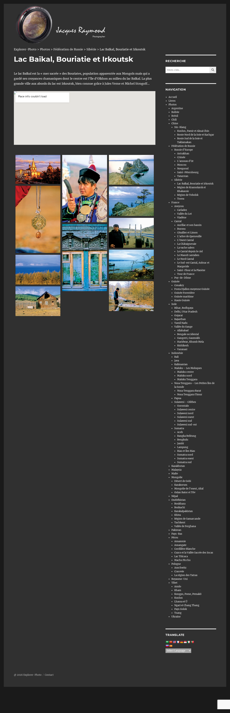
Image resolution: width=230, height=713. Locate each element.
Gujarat (178, 315)
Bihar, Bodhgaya (183, 307)
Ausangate (180, 545)
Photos (173, 104)
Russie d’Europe (183, 149)
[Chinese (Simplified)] (170, 642)
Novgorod (182, 168)
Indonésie (177, 353)
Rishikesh (183, 345)
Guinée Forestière (184, 292)
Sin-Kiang (180, 127)
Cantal (177, 221)
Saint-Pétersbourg (188, 172)
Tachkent (179, 522)
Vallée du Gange (183, 326)
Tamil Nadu (180, 322)
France (175, 202)
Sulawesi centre (186, 409)
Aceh (180, 432)
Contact (49, 674)
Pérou (174, 537)
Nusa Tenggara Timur (189, 394)
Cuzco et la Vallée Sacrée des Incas (193, 552)
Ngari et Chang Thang (186, 605)
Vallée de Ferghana (185, 526)
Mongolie (176, 477)
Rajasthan (180, 319)
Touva (180, 198)
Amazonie (180, 541)
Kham (177, 590)
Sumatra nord (185, 454)
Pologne (176, 563)
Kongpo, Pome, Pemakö (187, 594)
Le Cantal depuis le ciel (190, 251)
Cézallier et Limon (187, 232)
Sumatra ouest (185, 458)
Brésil (174, 115)
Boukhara (179, 503)
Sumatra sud (184, 462)
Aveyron (179, 206)
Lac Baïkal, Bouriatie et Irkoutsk (195, 183)
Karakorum (180, 484)
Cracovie (179, 571)
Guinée (175, 281)
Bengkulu (182, 439)
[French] (178, 642)
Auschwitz (180, 567)
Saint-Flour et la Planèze (191, 270)
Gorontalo (183, 405)
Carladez (182, 210)
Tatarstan (182, 176)
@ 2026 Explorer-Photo (28, 674)
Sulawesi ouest (185, 417)
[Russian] (167, 646)
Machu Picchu (182, 560)
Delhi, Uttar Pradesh (185, 311)
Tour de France (185, 274)
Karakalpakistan (183, 511)
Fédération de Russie (183, 146)
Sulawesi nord (185, 413)
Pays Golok (180, 609)
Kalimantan (181, 364)
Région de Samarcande (187, 518)
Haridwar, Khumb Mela (190, 341)
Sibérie (178, 179)
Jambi (180, 443)
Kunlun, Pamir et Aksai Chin (193, 130)
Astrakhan (183, 153)
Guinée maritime (184, 296)
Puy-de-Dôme (182, 277)
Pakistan (176, 530)
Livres (172, 100)
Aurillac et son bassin (189, 225)
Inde (174, 304)
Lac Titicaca (181, 556)
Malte (174, 473)
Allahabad (182, 330)
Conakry (179, 285)
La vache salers (185, 247)
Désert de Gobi (182, 481)
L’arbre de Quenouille (189, 236)
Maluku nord (184, 375)
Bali (176, 356)
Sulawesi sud (184, 420)
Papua (177, 398)
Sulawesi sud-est (187, 424)
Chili (174, 119)
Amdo (177, 586)
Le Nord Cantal (185, 258)
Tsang (177, 612)
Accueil (173, 97)
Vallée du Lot (184, 213)
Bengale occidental (188, 334)
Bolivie (175, 112)
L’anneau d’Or (185, 161)
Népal (174, 496)
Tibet (174, 582)
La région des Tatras (185, 575)
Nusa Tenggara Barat (189, 390)
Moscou (181, 164)
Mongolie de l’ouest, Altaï (188, 488)
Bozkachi (179, 507)
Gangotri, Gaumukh (188, 338)
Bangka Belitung (186, 435)
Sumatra (179, 428)
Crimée (181, 157)
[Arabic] (167, 642)
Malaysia (176, 469)
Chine (174, 123)
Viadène (181, 217)
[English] (174, 642)
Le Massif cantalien (188, 255)
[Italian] (188, 642)
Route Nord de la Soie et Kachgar (195, 134)
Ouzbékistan (178, 499)
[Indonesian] (185, 642)
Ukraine (176, 616)
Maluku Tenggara (187, 379)
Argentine (177, 108)
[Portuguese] (192, 642)
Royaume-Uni (179, 579)
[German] (181, 642)
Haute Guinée (182, 300)
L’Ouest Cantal (185, 240)
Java (176, 360)
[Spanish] (170, 646)
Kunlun (178, 597)
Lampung (182, 447)
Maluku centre (185, 371)
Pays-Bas (176, 533)
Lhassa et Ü (180, 601)
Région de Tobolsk (187, 194)
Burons (181, 228)
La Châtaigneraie (186, 243)
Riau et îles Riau (186, 451)
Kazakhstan (178, 466)
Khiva (177, 515)
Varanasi (182, 349)
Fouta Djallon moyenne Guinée (192, 289)
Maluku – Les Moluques (188, 368)
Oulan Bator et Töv (184, 492)
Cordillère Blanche (184, 548)
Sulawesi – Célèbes (185, 402)
